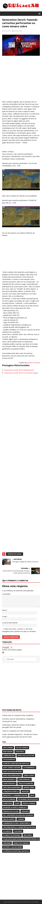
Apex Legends (8, 748)
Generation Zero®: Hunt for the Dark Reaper (21, 373)
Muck (32, 795)
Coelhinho (18, 831)
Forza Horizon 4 (24, 779)
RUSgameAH (18, 31)
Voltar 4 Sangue (22, 748)
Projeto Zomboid (29, 803)
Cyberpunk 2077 (9, 755)
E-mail (4, 616)
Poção (17, 803)
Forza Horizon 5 (9, 783)
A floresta (7, 831)
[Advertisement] (21, 79)
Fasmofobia (7, 803)
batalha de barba (33, 363)
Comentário (6, 594)
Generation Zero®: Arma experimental (18, 370)
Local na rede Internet (10, 623)
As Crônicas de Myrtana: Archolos (16, 851)
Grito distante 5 (9, 779)
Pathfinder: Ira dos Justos (28, 799)
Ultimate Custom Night (12, 835)
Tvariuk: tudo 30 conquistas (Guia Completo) (17, 715)
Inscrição (25, 791)
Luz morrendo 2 (29, 767)
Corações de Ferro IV (11, 791)
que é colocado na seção (12, 771)
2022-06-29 (7, 31)
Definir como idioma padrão (12, 650)
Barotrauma (7, 752)
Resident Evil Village (11, 811)
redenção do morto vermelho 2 (15, 807)
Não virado (28, 835)
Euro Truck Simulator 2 (12, 775)
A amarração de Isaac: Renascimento (16, 823)
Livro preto (20, 752)
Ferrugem (25, 811)
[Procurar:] (21, 659)
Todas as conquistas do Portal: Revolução (17, 731)
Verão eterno (29, 775)
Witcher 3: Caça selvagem (12, 847)
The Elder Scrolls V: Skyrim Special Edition (19, 827)
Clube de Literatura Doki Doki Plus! (16, 763)
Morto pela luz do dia (26, 755)
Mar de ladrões (9, 819)
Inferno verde (29, 787)
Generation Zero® (14, 554)
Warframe (7, 843)
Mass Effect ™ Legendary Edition (15, 795)
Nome (4, 610)
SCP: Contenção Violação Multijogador (18, 815)
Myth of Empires (9, 799)
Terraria (21, 819)
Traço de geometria (25, 783)
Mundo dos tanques (21, 843)
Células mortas (9, 759)
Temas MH (35, 902)
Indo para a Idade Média (12, 787)
